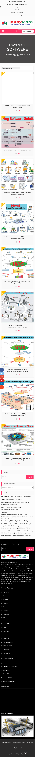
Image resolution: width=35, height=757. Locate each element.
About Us (6, 631)
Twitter (5, 596)
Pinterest (6, 614)
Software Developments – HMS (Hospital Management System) (17, 237)
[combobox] (17, 487)
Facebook (6, 592)
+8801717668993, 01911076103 (18, 4)
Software (6, 638)
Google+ (6, 599)
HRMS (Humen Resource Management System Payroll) (17, 106)
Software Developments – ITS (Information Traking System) (17, 326)
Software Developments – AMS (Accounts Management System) (17, 193)
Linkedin (5, 610)
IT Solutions (6, 670)
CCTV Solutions (8, 642)
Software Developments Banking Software (17, 150)
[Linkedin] (2, 383)
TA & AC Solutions (8, 646)
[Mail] (2, 387)
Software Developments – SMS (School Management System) (17, 414)
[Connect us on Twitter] (14, 753)
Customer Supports (8, 681)
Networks (6, 635)
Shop (5, 627)
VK (4, 618)
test (4, 663)
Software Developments (10, 666)
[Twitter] (2, 373)
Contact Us (6, 653)
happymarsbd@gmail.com (17, 1)
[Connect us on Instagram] (21, 753)
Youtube (5, 607)
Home (8, 54)
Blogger (5, 603)
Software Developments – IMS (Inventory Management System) (17, 282)
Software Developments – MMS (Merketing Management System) (17, 370)
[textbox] (17, 487)
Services (6, 649)
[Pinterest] (2, 380)
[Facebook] (2, 370)
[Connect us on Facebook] (10, 753)
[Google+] (2, 376)
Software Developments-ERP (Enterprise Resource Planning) (18, 459)
